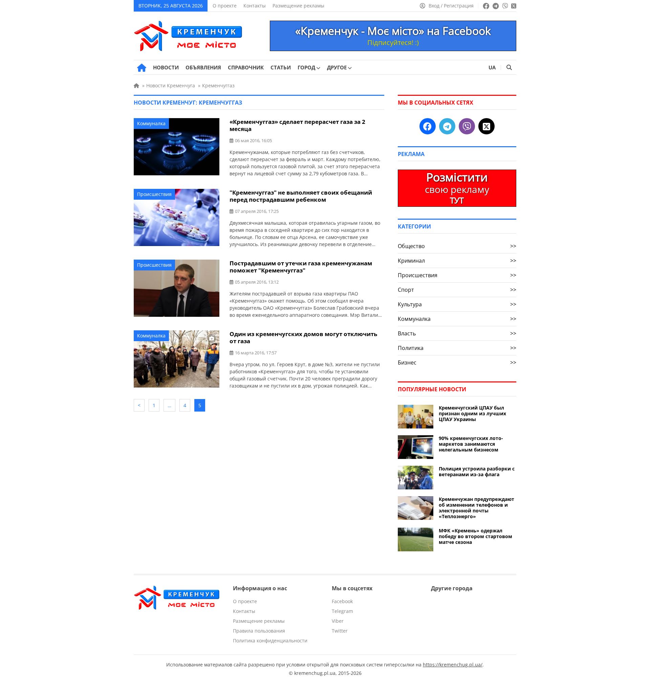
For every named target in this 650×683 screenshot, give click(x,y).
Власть (457, 333)
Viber (338, 621)
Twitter (340, 630)
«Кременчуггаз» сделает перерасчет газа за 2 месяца (297, 125)
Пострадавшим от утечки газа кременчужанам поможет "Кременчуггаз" (301, 266)
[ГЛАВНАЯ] (141, 68)
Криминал (457, 260)
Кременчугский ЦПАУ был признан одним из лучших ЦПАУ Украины (472, 413)
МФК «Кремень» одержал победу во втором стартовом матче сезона (475, 536)
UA (492, 67)
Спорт (457, 289)
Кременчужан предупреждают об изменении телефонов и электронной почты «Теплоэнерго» (476, 507)
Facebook (342, 601)
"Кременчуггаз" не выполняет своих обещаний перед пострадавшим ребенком (301, 196)
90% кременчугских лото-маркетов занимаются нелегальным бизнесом (471, 444)
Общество (457, 246)
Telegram (342, 611)
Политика (457, 348)
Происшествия (154, 194)
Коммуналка (151, 123)
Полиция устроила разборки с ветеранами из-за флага (477, 471)
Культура (457, 304)
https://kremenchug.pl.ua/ (452, 664)
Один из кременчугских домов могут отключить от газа (303, 337)
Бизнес (457, 362)
